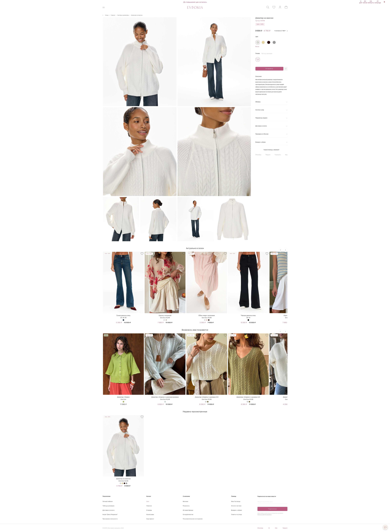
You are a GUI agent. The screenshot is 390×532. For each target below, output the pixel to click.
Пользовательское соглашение (193, 519)
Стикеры (149, 510)
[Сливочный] (263, 42)
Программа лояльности (110, 519)
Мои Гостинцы (235, 501)
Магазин (185, 501)
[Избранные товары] (273, 7)
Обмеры (258, 102)
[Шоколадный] (268, 42)
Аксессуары (150, 514)
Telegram (267, 155)
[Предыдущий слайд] (280, 250)
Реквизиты (186, 506)
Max (286, 155)
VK (269, 528)
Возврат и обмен (260, 142)
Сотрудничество (188, 514)
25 (121, 318)
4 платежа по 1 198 (280, 31)
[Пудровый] (206, 320)
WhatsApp (258, 155)
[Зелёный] (123, 401)
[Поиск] (267, 7)
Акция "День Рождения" (110, 514)
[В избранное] (142, 253)
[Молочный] (166, 320)
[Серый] (274, 42)
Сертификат (150, 519)
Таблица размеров (108, 506)
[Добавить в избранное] (285, 69)
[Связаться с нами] (385, 527)
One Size (123, 399)
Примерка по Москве (261, 134)
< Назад (105, 15)
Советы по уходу (236, 514)
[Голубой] (165, 401)
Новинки (149, 506)
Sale (147, 501)
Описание (258, 76)
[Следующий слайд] (285, 250)
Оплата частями (236, 506)
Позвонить (278, 155)
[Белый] (257, 42)
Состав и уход (259, 110)
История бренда (188, 510)
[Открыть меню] (105, 7)
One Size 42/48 (207, 318)
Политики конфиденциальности (264, 514)
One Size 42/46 (165, 318)
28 (125, 318)
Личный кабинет (108, 501)
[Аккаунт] (279, 7)
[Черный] (248, 320)
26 (123, 318)
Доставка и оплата (261, 126)
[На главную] (195, 7)
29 (249, 318)
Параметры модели (261, 118)
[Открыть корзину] (285, 7)
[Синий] (123, 320)
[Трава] (208, 401)
